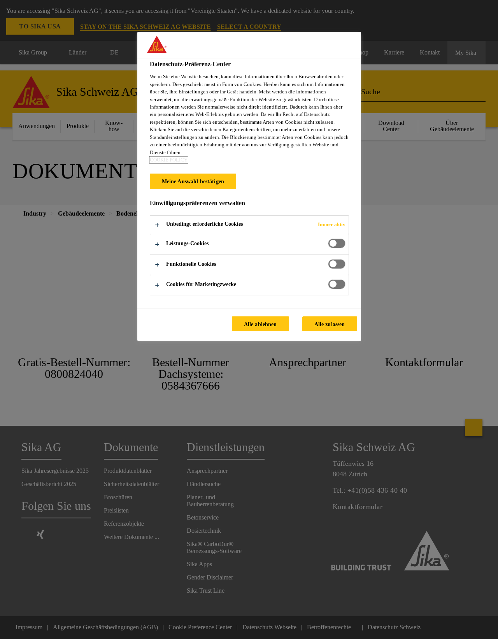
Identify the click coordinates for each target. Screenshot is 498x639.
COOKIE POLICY (169, 160)
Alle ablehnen (260, 324)
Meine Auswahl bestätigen (193, 181)
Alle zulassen (329, 324)
